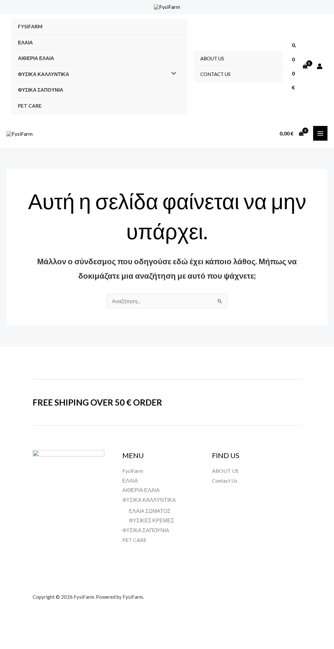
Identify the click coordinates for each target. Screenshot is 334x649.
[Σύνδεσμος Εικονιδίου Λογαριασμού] (320, 66)
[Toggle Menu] (172, 74)
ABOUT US (212, 58)
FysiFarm (30, 26)
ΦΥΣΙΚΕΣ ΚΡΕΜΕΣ (151, 520)
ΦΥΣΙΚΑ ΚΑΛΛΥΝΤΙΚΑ (43, 74)
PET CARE (30, 106)
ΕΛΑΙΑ (25, 42)
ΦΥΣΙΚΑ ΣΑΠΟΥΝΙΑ (40, 90)
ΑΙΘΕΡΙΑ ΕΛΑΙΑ (36, 58)
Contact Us (215, 74)
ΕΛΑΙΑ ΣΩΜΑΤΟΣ (150, 511)
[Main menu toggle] (320, 133)
